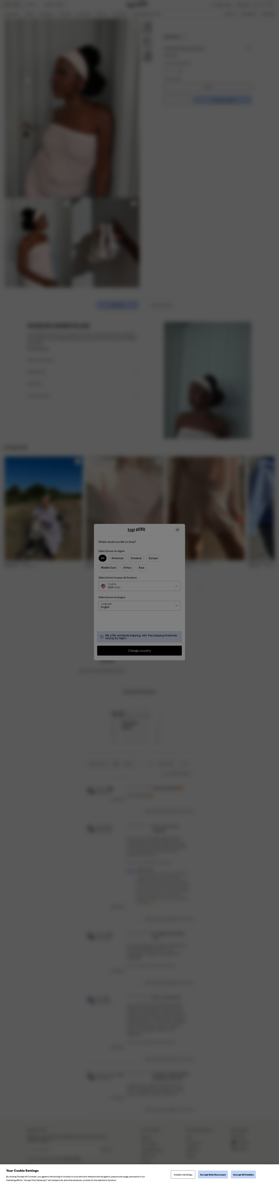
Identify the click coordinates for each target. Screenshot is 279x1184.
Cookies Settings (183, 1174)
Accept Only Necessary (213, 1174)
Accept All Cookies (243, 1174)
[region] (139, 1174)
